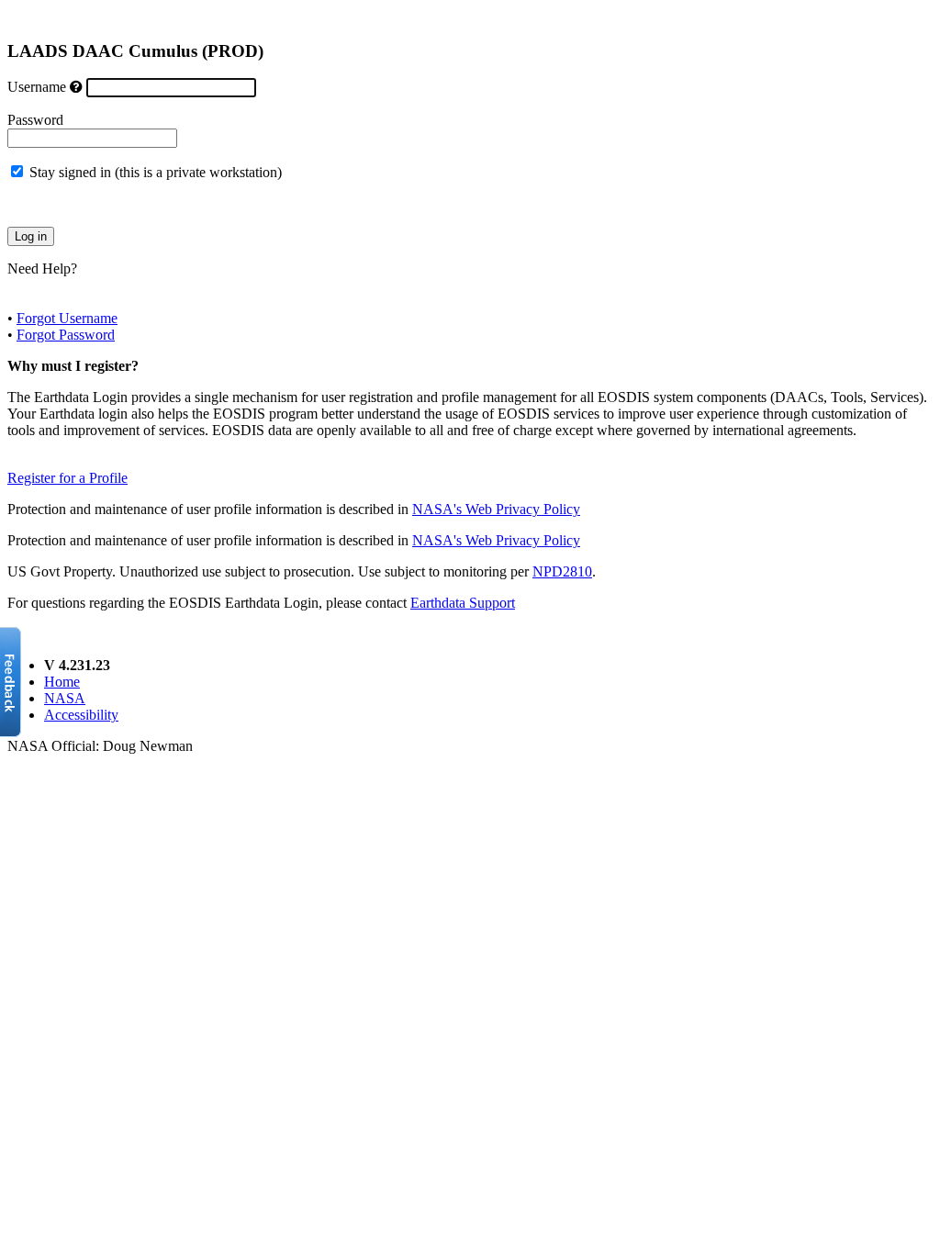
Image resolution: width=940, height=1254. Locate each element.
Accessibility (81, 714)
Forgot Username (67, 318)
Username (36, 87)
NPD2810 (562, 571)
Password (35, 120)
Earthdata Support (462, 602)
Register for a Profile (67, 478)
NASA (64, 698)
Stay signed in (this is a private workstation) (155, 172)
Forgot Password (66, 334)
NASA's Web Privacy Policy (496, 509)
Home (62, 681)
